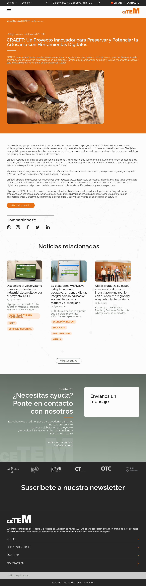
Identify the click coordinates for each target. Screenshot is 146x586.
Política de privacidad (18, 575)
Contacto (133, 2)
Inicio (9, 21)
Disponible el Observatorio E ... (73, 2)
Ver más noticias (68, 361)
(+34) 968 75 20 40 (63, 445)
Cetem (10, 2)
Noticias (17, 21)
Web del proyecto (20, 205)
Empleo (26, 2)
